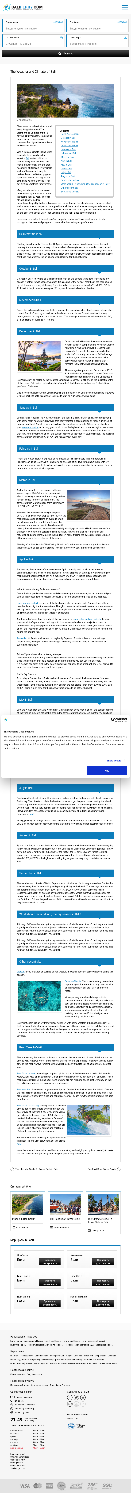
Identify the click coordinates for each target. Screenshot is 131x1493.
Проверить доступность (50, 1262)
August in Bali (68, 176)
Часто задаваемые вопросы (24, 1359)
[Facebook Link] (70, 1397)
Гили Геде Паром (53, 1341)
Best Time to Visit (70, 191)
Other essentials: (69, 188)
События (78, 1356)
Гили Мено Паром (71, 1341)
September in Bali (70, 180)
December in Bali (69, 145)
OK (107, 770)
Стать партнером (39, 1385)
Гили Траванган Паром (93, 1341)
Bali (27, 158)
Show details (114, 760)
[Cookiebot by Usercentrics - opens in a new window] (113, 719)
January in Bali (68, 149)
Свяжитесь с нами (108, 1363)
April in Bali (66, 161)
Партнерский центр (19, 1385)
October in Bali (68, 138)
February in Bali (68, 153)
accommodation (30, 427)
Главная (14, 1356)
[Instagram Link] (83, 1397)
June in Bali (66, 168)
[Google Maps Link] (70, 1404)
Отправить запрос (23, 1397)
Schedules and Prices (45, 1356)
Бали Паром (16, 1341)
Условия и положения (93, 1359)
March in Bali (67, 157)
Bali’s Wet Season (70, 134)
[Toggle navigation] (125, 6)
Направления (26, 1356)
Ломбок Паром (72, 1345)
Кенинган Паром (36, 1345)
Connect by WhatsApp (24, 1408)
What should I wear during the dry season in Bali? (85, 184)
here (31, 814)
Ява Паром (107, 1345)
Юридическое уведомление (67, 1359)
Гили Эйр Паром (18, 1345)
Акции (69, 1356)
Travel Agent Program (60, 1385)
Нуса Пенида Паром (91, 1345)
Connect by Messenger (24, 1405)
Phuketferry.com (17, 1374)
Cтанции (60, 1356)
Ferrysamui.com (34, 1374)
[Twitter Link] (76, 1397)
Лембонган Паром (54, 1345)
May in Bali (66, 164)
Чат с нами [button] (19, 1401)
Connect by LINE (21, 1412)
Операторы (100, 1356)
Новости (88, 1356)
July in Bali (66, 172)
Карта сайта (91, 1363)
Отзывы (112, 1356)
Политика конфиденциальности (26, 1363)
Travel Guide (46, 1359)
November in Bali (69, 141)
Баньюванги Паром (33, 1341)
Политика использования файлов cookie (63, 1363)
